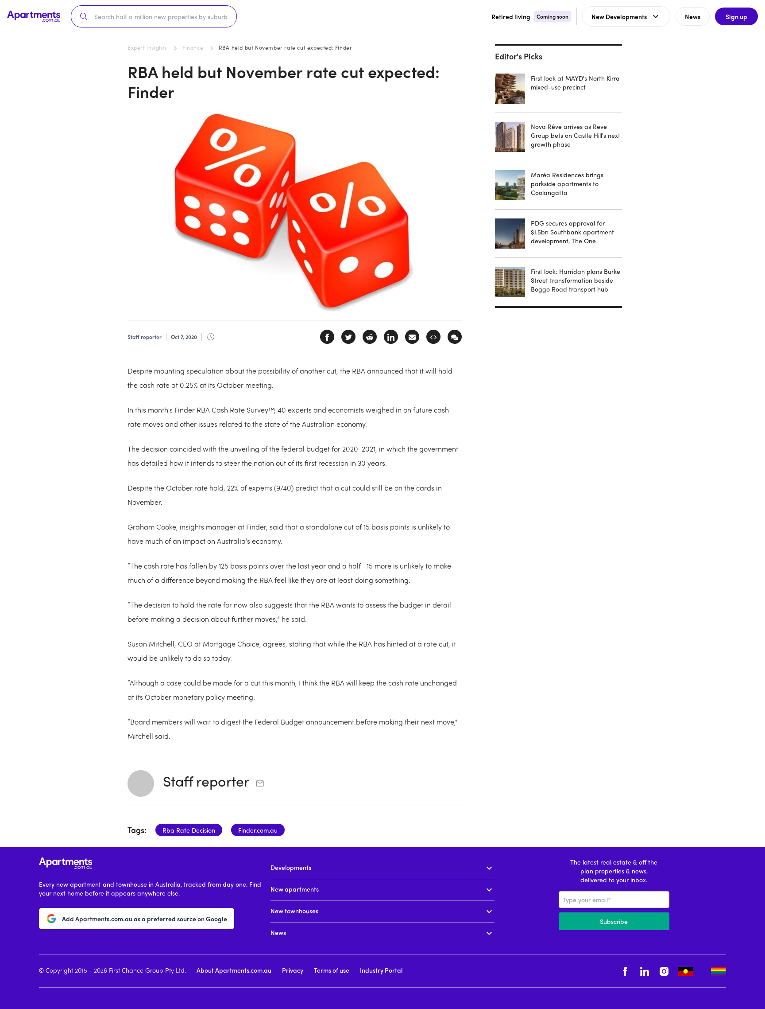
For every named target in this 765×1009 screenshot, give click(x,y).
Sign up (736, 16)
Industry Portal (381, 970)
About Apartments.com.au (234, 970)
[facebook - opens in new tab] (625, 971)
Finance (192, 47)
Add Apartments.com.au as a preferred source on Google (144, 918)
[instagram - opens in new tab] (664, 971)
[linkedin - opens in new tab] (644, 971)
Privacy (292, 970)
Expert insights (147, 47)
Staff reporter (206, 781)
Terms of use (331, 970)
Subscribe (614, 921)
